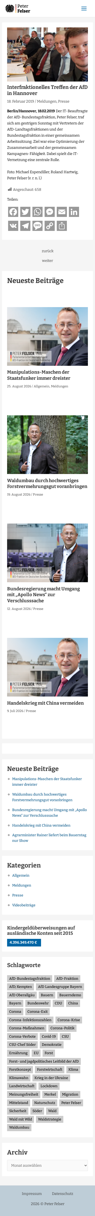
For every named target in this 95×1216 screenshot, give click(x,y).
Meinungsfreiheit (23, 1094)
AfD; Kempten (20, 987)
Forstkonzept (20, 1069)
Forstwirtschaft (49, 1069)
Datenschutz (62, 1193)
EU (36, 1053)
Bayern (15, 1003)
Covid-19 (49, 1036)
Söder (37, 1111)
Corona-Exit (37, 1011)
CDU (58, 1003)
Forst (49, 1053)
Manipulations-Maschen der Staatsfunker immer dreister (38, 375)
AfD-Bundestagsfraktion (29, 978)
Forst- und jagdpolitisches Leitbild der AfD (44, 1061)
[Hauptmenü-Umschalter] (84, 8)
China (73, 1003)
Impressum (32, 1193)
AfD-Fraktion (67, 978)
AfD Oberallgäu (22, 995)
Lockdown (49, 1086)
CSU (65, 1036)
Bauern (47, 995)
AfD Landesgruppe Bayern (60, 987)
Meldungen (46, 101)
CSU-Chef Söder (22, 1045)
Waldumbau (19, 1127)
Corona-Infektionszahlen (30, 1020)
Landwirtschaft (21, 1086)
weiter (47, 261)
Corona (15, 1011)
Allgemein (41, 386)
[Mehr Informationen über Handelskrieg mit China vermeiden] (47, 667)
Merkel (50, 1094)
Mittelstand (18, 1103)
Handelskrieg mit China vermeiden (45, 703)
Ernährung (18, 1053)
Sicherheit (17, 1111)
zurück (47, 251)
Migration (70, 1094)
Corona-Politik (62, 1028)
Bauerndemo (70, 995)
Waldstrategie (49, 1119)
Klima (73, 1069)
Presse (63, 101)
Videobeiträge (23, 905)
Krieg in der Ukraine (51, 1078)
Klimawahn (18, 1078)
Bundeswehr (38, 1003)
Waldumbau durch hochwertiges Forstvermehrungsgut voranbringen (47, 483)
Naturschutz (44, 1103)
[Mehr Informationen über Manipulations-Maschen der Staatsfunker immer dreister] (47, 336)
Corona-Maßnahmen (26, 1028)
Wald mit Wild (20, 1119)
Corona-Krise (69, 1020)
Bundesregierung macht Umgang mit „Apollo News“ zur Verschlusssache (43, 595)
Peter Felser (71, 1103)
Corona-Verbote (22, 1036)
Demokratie (52, 1045)
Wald (52, 1111)
